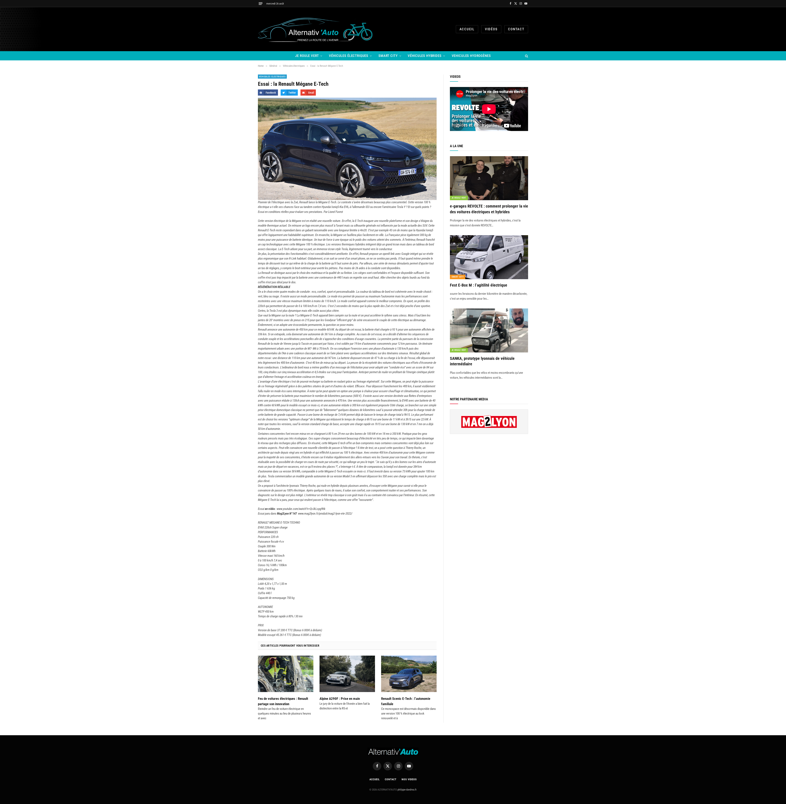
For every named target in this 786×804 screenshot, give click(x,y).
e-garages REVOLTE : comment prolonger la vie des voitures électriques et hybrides (489, 209)
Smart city (388, 56)
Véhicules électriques (348, 56)
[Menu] (260, 3)
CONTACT (516, 29)
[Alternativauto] (316, 29)
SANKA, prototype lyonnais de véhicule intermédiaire (482, 361)
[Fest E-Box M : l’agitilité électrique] (489, 257)
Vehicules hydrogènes (471, 56)
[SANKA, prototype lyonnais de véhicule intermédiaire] (489, 330)
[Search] (526, 55)
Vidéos (491, 29)
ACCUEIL (467, 29)
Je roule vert (307, 56)
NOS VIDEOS (409, 779)
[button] (268, 92)
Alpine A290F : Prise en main (340, 699)
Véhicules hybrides (424, 56)
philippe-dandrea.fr (407, 789)
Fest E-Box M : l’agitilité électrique (478, 285)
